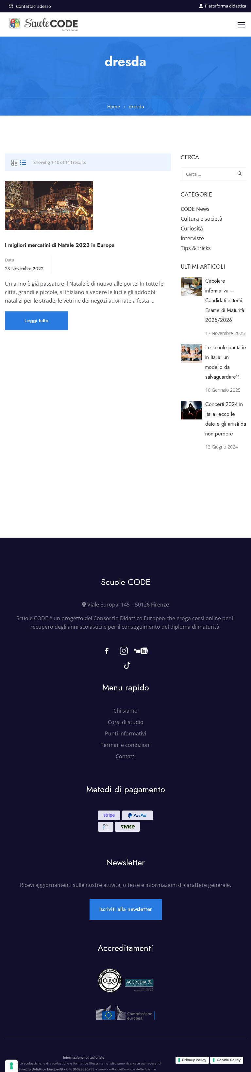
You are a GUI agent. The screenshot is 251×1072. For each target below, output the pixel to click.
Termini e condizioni (126, 745)
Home (113, 106)
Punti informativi (125, 733)
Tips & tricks (196, 248)
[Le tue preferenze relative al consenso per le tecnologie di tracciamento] (11, 1066)
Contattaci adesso (33, 6)
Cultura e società (201, 218)
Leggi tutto (36, 323)
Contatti (126, 756)
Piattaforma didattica (225, 6)
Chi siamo (125, 710)
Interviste (192, 238)
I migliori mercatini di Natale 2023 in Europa (60, 245)
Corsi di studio (125, 722)
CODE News (195, 209)
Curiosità (192, 228)
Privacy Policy (194, 1060)
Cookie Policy (229, 1060)
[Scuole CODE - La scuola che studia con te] (44, 24)
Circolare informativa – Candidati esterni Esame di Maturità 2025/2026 (224, 300)
